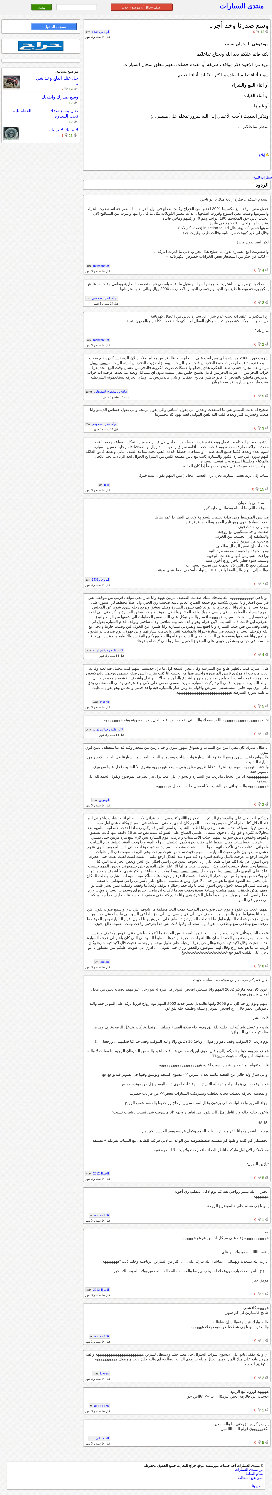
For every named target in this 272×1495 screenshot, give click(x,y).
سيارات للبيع (263, 177)
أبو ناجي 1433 (97, 31)
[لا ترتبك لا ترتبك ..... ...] (11, 139)
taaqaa (102, 961)
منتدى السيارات (242, 6)
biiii (104, 485)
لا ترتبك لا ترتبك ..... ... (57, 129)
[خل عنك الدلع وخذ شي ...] (12, 87)
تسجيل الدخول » (53, 27)
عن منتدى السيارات (249, 1470)
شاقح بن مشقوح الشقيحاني (106, 391)
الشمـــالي (99, 1438)
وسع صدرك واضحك (59, 96)
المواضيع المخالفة (250, 1478)
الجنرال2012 (97, 1173)
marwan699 (98, 265)
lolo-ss (101, 702)
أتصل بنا (257, 1486)
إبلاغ (262, 155)
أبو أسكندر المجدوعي (101, 298)
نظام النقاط (254, 1474)
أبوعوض (100, 800)
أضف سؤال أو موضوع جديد (141, 7)
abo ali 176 (99, 1215)
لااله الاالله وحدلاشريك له (104, 650)
